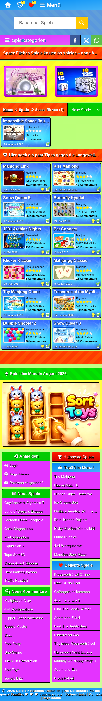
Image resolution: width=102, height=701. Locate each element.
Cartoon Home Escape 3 (23, 520)
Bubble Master (15, 626)
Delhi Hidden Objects (70, 520)
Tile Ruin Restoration (20, 661)
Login (13, 465)
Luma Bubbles (65, 537)
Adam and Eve (65, 669)
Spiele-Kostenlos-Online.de (38, 691)
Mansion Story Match (70, 554)
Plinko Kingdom (16, 537)
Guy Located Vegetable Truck (27, 503)
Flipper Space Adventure (23, 618)
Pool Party (12, 644)
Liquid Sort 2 (14, 546)
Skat (7, 635)
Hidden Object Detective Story (77, 494)
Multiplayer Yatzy (17, 600)
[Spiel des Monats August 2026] (51, 445)
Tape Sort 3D (14, 555)
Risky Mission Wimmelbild (74, 528)
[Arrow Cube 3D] (76, 81)
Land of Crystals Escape (23, 511)
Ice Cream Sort (66, 502)
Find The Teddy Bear (70, 626)
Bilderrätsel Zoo (66, 635)
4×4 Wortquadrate (18, 609)
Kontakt (95, 694)
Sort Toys (11, 670)
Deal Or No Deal (67, 583)
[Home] (8, 5)
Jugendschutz (51, 694)
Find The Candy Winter (72, 609)
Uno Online (13, 652)
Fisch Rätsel (64, 678)
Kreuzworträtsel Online (72, 574)
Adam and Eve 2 (67, 600)
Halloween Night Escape (73, 652)
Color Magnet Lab (18, 529)
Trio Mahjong (64, 476)
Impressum (52, 698)
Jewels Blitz (13, 678)
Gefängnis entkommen (72, 592)
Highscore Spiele (78, 457)
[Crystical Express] (26, 81)
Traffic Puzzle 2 (16, 580)
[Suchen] (82, 23)
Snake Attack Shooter (21, 563)
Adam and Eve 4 (67, 617)
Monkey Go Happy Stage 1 (75, 661)
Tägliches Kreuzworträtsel (74, 643)
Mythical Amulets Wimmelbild (77, 511)
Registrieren (19, 474)
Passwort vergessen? (26, 483)
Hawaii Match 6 (66, 485)
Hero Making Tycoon (20, 572)
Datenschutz (75, 694)
